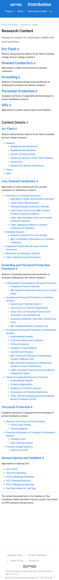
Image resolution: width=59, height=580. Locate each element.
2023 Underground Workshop (20, 484)
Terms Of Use (16, 560)
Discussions (16, 162)
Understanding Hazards (21, 336)
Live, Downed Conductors (19, 181)
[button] (10, 11)
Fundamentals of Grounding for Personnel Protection (31, 283)
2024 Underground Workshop (20, 476)
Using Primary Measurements (24, 202)
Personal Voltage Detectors (19, 446)
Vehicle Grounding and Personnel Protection (27, 377)
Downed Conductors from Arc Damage (28, 235)
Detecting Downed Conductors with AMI (29, 206)
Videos (9, 169)
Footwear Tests (18, 439)
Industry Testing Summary (22, 154)
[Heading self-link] (17, 49)
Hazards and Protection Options (25, 304)
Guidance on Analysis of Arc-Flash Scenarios (31, 158)
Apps (8, 173)
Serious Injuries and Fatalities (21, 458)
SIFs (5, 105)
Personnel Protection (18, 91)
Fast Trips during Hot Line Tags (21, 488)
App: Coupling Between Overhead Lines (29, 326)
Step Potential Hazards (21, 443)
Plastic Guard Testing (20, 424)
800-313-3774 (11, 574)
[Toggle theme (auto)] (51, 11)
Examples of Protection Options (25, 388)
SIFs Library (12, 469)
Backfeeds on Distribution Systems (23, 253)
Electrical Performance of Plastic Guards (25, 421)
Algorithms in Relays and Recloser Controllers (32, 199)
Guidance (10, 143)
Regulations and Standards (23, 150)
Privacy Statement (37, 555)
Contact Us (34, 560)
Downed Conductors (17, 63)
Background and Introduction (24, 146)
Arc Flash (9, 49)
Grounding (10, 77)
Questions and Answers (21, 352)
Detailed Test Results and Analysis (27, 165)
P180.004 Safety (10, 24)
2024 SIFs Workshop (16, 473)
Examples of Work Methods (23, 348)
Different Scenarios (19, 344)
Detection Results (19, 450)
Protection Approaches (21, 384)
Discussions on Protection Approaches (29, 308)
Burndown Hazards (15, 232)
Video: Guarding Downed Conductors (23, 257)
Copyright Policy (15, 555)
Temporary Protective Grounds (25, 286)
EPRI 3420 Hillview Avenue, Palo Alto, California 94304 (28, 571)
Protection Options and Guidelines (26, 340)
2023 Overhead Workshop (18, 480)
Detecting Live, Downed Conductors (23, 195)
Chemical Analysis (19, 428)
